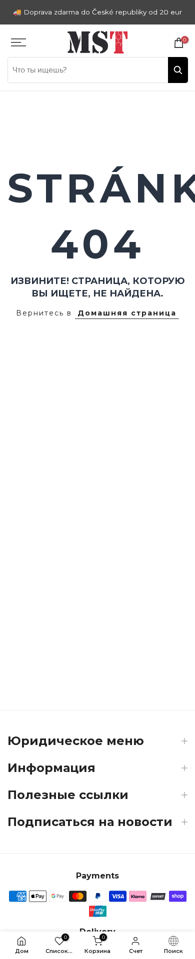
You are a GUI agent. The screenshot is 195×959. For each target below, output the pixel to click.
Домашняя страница (127, 313)
